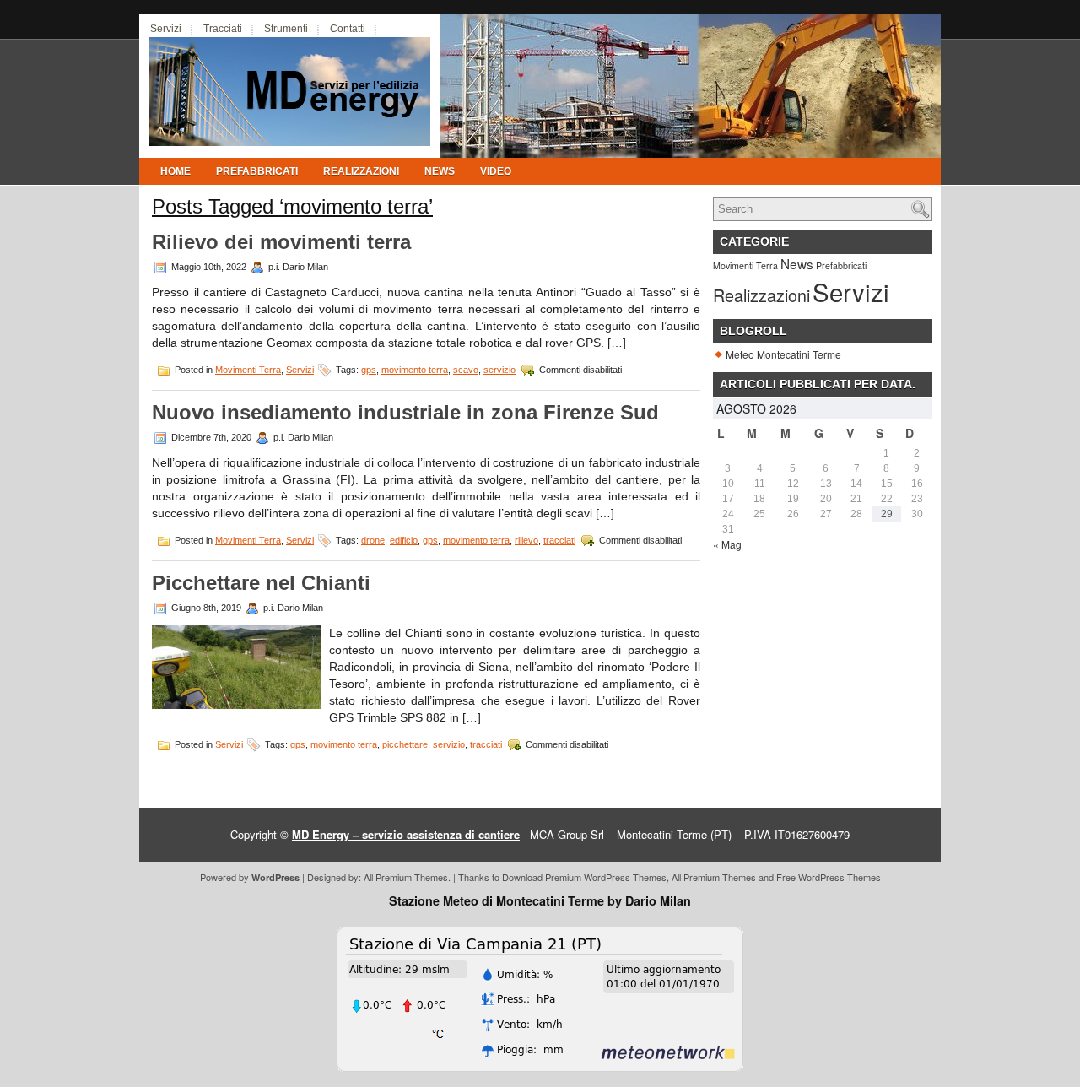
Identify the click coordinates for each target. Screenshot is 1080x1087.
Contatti (347, 29)
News (439, 171)
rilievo (526, 540)
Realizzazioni (361, 171)
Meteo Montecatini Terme (783, 354)
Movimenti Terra (248, 370)
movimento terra (414, 370)
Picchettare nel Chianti (261, 582)
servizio (499, 370)
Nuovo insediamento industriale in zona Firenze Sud (405, 412)
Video (495, 171)
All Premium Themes (406, 877)
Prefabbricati (257, 171)
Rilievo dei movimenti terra (281, 241)
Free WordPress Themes (828, 877)
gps (368, 370)
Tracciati (222, 29)
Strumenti (286, 29)
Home (175, 171)
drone (373, 540)
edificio (404, 540)
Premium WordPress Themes (606, 877)
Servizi (165, 29)
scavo (465, 370)
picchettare (405, 744)
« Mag (727, 544)
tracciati (559, 540)
